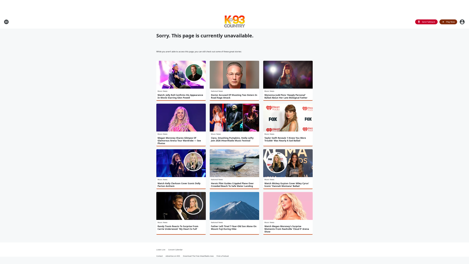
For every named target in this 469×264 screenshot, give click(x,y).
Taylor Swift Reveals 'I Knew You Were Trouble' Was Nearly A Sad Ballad (285, 139)
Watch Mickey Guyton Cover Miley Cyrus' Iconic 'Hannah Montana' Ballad (286, 184)
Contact (159, 256)
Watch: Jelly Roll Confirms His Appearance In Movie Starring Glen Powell (180, 96)
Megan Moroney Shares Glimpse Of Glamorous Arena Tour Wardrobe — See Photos (179, 141)
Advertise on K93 (173, 256)
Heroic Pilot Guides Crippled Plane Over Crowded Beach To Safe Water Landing (232, 184)
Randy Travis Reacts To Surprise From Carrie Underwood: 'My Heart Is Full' (178, 227)
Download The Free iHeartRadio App (198, 256)
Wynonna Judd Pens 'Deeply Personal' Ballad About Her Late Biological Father (285, 96)
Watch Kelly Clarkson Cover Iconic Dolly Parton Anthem (179, 184)
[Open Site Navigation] (6, 21)
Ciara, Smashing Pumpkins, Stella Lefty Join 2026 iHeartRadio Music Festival (232, 139)
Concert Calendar (175, 249)
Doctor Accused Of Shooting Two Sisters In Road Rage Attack (234, 96)
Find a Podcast (223, 256)
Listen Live (160, 249)
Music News (162, 91)
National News (217, 91)
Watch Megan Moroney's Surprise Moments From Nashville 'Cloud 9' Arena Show (286, 229)
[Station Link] (234, 21)
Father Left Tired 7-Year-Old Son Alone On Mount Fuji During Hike (233, 227)
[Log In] (462, 21)
